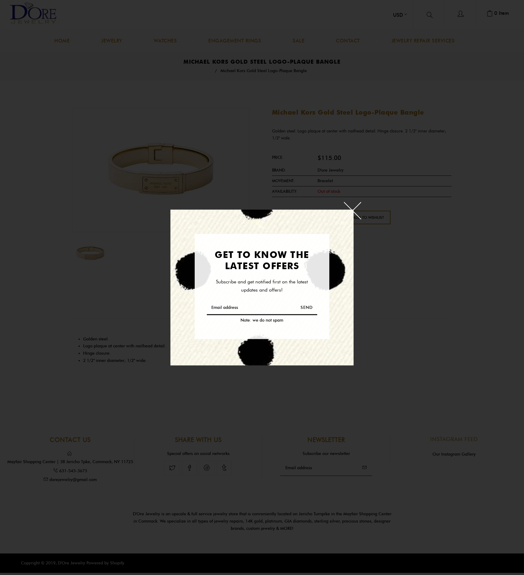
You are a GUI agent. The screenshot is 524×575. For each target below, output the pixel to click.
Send (307, 307)
